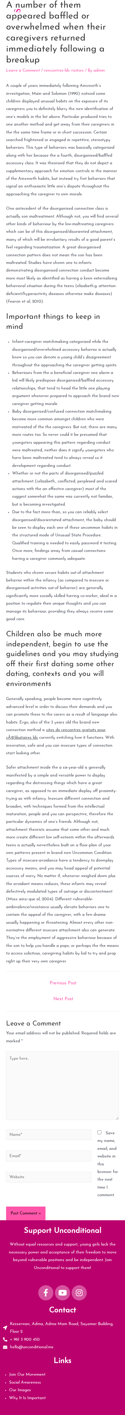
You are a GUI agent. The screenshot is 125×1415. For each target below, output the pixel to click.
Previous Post (63, 983)
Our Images (20, 1390)
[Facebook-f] (45, 1292)
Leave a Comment (23, 71)
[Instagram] (79, 1292)
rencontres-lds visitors (64, 71)
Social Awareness (25, 1383)
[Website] (48, 1178)
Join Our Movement (27, 1375)
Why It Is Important (27, 1398)
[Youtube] (62, 1292)
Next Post (63, 999)
